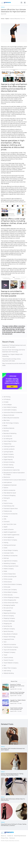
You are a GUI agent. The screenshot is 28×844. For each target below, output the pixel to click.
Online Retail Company (10, 592)
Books (5, 425)
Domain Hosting (8, 464)
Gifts (5, 519)
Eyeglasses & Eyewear (10, 485)
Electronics (7, 477)
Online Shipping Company (11, 597)
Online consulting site (10, 576)
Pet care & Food (8, 608)
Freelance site (8, 511)
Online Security (8, 595)
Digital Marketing (9, 457)
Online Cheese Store (10, 574)
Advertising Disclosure (20, 835)
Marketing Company (10, 563)
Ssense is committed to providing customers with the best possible (12, 293)
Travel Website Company (11, 663)
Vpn (5, 665)
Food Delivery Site (9, 506)
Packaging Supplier (9, 605)
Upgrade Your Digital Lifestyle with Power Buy (18, 701)
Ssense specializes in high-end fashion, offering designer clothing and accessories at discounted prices (13, 145)
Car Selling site (8, 438)
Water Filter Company (10, 668)
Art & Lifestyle (8, 404)
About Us (3, 835)
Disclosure (12, 838)
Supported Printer (9, 639)
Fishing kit (7, 498)
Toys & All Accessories (10, 649)
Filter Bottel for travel (10, 493)
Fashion (7, 18)
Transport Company (9, 652)
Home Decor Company (10, 540)
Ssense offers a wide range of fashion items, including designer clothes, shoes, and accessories (14, 222)
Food (5, 500)
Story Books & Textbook (10, 634)
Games (6, 516)
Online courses (8, 579)
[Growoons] (6, 2)
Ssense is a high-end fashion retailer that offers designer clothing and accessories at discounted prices (14, 87)
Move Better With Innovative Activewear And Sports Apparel (13, 749)
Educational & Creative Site (12, 470)
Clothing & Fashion (9, 446)
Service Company (9, 615)
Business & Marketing (10, 433)
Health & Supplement (10, 532)
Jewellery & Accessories (10, 555)
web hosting (7, 670)
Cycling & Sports (8, 451)
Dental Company (9, 454)
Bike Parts (7, 420)
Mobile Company (9, 568)
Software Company (9, 629)
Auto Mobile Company (10, 407)
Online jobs (7, 587)
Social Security (8, 626)
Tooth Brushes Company (11, 647)
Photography (7, 610)
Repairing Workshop (10, 613)
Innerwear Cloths (9, 553)
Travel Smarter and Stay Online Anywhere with (16, 708)
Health (5, 527)
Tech (5, 642)
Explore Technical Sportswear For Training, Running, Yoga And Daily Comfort (12, 774)
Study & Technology (9, 636)
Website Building (9, 673)
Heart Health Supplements (11, 534)
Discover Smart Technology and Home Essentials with (17, 693)
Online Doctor (8, 582)
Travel (5, 655)
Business (6, 431)
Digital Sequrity (8, 459)
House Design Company (11, 550)
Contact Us (10, 835)
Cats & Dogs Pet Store (10, 441)
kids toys (6, 558)
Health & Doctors (9, 529)
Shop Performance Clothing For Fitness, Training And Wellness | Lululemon (13, 825)
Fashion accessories (9, 490)
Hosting (6, 542)
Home (2, 18)
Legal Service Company (10, 561)
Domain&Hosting (9, 467)
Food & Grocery (8, 503)
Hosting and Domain (10, 545)
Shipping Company (9, 618)
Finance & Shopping (9, 495)
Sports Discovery (8, 631)
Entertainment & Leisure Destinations (15, 480)
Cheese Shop (7, 444)
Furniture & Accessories (10, 513)
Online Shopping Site (10, 600)
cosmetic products (9, 449)
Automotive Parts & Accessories (13, 412)
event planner (8, 482)
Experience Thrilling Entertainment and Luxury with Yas (17, 686)
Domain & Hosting (9, 462)
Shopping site (8, 623)
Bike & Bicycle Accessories (11, 417)
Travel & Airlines (8, 657)
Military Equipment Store (11, 566)
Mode (5, 571)
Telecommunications (10, 644)
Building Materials (9, 428)
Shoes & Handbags (9, 621)
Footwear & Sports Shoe (11, 508)
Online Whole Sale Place (11, 602)
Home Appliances (9, 537)
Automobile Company (10, 410)
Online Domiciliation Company (13, 584)
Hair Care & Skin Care (10, 524)
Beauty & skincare (9, 415)
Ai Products (7, 399)
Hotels (5, 548)
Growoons (7, 521)
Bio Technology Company (11, 423)
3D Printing (7, 397)
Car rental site (8, 436)
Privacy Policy (4, 838)
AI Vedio (6, 402)
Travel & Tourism (8, 660)
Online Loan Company (10, 589)
